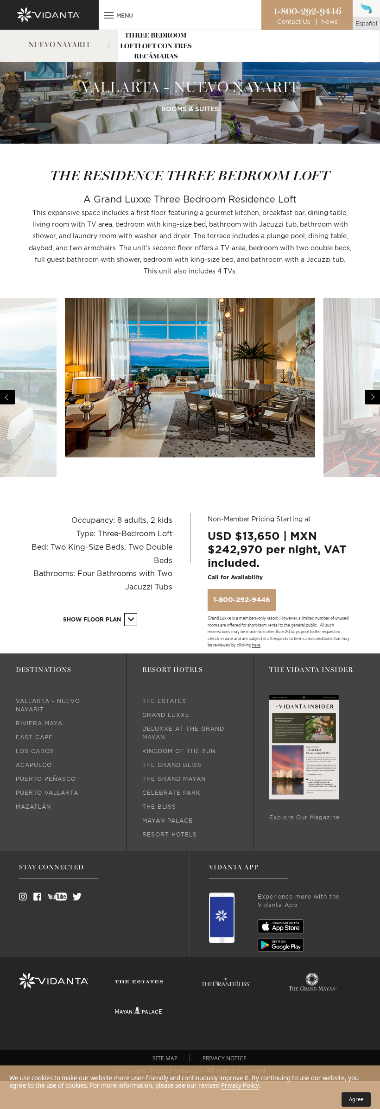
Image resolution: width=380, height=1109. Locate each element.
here (256, 645)
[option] (190, 387)
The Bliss (159, 807)
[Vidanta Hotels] (54, 981)
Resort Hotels (169, 834)
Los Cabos (35, 751)
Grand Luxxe (166, 715)
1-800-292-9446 (307, 11)
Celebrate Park (171, 793)
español (366, 23)
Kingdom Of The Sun (178, 751)
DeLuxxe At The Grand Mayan (183, 733)
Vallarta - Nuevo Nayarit (48, 705)
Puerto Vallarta (47, 793)
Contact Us (293, 22)
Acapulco (34, 765)
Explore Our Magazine (304, 817)
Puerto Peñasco (46, 779)
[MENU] (109, 16)
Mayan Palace (167, 821)
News (329, 22)
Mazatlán (33, 807)
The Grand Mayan (174, 779)
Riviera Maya (39, 723)
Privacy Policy (240, 1085)
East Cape (34, 737)
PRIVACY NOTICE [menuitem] (225, 1058)
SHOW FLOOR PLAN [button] (93, 619)
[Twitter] (68, 897)
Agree (356, 1099)
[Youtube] (54, 897)
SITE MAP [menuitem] (164, 1058)
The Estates (164, 701)
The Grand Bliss (172, 765)
